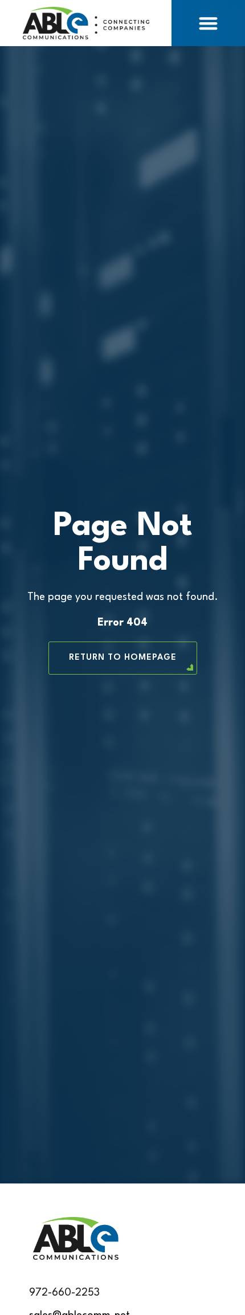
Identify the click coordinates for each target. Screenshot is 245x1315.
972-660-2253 (64, 1293)
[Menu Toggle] (208, 23)
